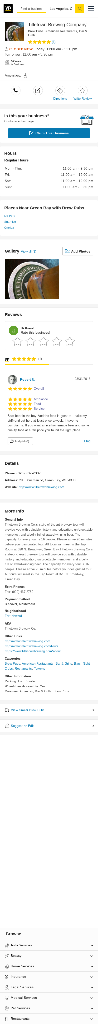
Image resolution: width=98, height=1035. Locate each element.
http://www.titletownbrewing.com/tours (31, 646)
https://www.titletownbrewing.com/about (33, 651)
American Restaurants (61, 31)
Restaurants (23, 668)
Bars (77, 663)
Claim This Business (52, 133)
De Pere (9, 215)
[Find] (79, 8)
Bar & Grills (64, 663)
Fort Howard (13, 616)
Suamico (10, 221)
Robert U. (27, 379)
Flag (87, 441)
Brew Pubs (36, 31)
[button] (91, 8)
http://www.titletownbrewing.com (41, 487)
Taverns (39, 668)
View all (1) (28, 251)
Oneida (9, 227)
